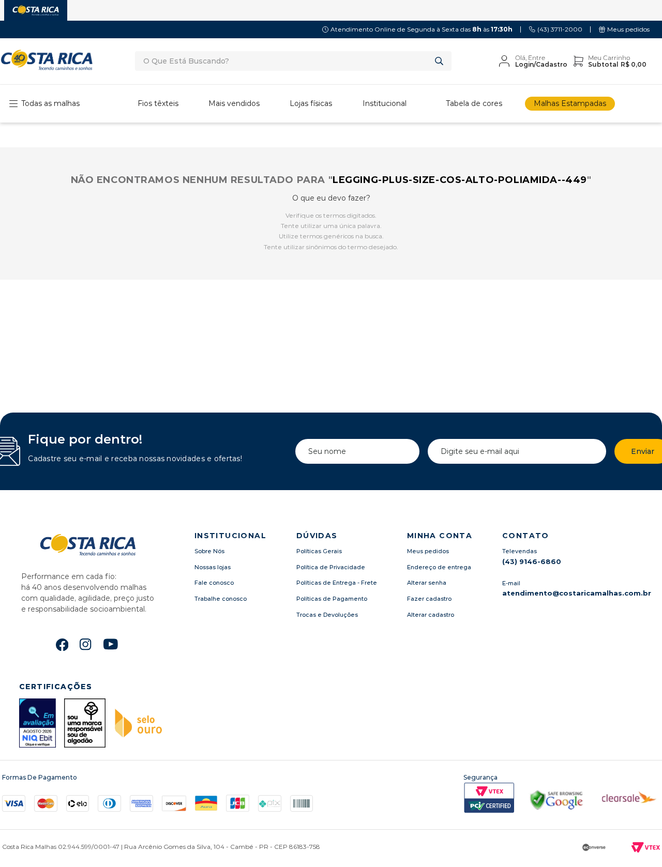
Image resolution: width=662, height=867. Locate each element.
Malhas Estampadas (570, 103)
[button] (470, 103)
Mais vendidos (234, 103)
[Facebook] (62, 644)
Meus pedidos (628, 29)
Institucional (385, 103)
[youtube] (111, 645)
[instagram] (86, 644)
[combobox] (293, 61)
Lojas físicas (311, 103)
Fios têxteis (158, 103)
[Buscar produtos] (441, 61)
